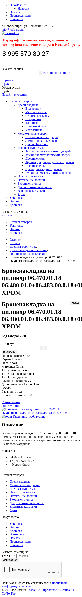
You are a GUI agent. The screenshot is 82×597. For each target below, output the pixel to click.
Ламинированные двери (42, 140)
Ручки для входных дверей (43, 169)
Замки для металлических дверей (48, 155)
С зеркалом (33, 119)
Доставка (16, 205)
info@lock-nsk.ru (13, 29)
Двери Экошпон (36, 144)
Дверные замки (35, 158)
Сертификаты (11, 402)
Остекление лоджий (31, 180)
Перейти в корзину (14, 94)
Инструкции (10, 405)
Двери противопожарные (35, 187)
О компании (18, 5)
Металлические (36, 112)
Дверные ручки (36, 165)
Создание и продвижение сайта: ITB (52, 590)
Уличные (31, 122)
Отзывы (15, 12)
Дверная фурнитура (31, 147)
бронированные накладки (27, 253)
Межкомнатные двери (33, 133)
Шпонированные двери (41, 137)
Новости (23, 8)
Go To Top (9, 593)
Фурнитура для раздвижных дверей (49, 162)
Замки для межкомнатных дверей (48, 151)
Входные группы (29, 183)
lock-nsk (7, 215)
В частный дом (35, 126)
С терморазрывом (37, 115)
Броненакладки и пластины (28, 250)
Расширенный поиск (57, 72)
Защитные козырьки (31, 190)
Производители (20, 15)
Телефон (9, 555)
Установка (16, 197)
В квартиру (33, 108)
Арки (21, 194)
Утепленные (33, 130)
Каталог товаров (21, 101)
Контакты (16, 19)
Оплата (15, 201)
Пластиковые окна (30, 176)
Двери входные (28, 105)
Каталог (15, 243)
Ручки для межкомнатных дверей (48, 172)
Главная (15, 239)
